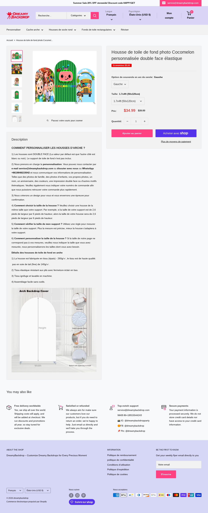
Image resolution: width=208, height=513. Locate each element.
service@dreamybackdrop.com (183, 3)
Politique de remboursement (121, 455)
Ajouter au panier (132, 133)
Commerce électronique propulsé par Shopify (26, 502)
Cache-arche (33, 29)
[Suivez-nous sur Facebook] (71, 495)
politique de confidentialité (120, 460)
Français (12, 490)
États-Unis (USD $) (35, 490)
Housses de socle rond (60, 29)
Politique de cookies (117, 474)
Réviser (125, 29)
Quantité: (116, 121)
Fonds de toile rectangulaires (97, 29)
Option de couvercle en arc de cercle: (137, 77)
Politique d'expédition (118, 469)
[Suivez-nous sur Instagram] (77, 495)
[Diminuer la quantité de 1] (127, 121)
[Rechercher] (95, 15)
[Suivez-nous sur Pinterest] (83, 495)
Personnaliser (13, 29)
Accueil (9, 40)
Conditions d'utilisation (118, 464)
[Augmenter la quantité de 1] (144, 121)
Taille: (125, 94)
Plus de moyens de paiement (176, 141)
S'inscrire (166, 474)
